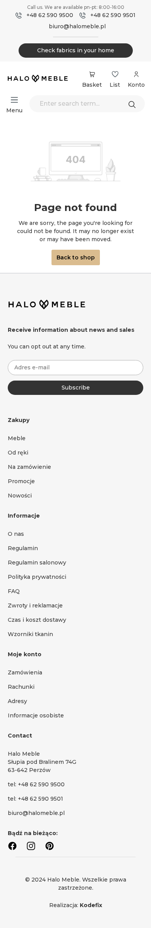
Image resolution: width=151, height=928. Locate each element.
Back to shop (76, 257)
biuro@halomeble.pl (77, 26)
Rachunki (21, 686)
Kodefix (91, 905)
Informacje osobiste (36, 715)
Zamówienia (25, 672)
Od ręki (18, 452)
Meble (17, 438)
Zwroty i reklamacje (35, 605)
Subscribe (76, 387)
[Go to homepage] (38, 78)
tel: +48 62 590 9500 (36, 784)
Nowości (20, 495)
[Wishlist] (115, 74)
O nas (16, 533)
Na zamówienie (29, 466)
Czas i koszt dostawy (37, 619)
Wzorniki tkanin (30, 634)
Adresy (17, 701)
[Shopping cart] (92, 74)
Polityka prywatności (37, 576)
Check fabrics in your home (75, 50)
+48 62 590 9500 (49, 15)
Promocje (21, 481)
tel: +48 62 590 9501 (35, 798)
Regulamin (23, 548)
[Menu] (14, 99)
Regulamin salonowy (37, 562)
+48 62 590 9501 (113, 15)
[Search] (134, 103)
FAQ (14, 591)
